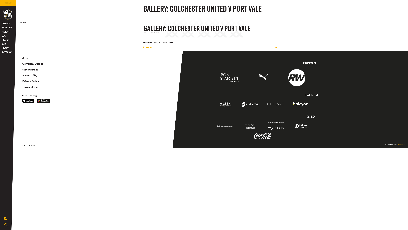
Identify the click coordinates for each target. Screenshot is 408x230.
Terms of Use (30, 86)
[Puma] (263, 77)
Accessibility (29, 75)
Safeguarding (30, 69)
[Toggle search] (6, 225)
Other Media (401, 144)
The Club (6, 23)
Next (276, 47)
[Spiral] (250, 126)
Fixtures (6, 31)
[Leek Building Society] (225, 104)
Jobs (25, 58)
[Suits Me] (250, 104)
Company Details (32, 63)
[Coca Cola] (263, 135)
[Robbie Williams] (297, 78)
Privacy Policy (30, 81)
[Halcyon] (301, 104)
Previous (147, 47)
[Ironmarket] (229, 78)
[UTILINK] (301, 126)
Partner (5, 47)
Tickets (5, 39)
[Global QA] (225, 126)
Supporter (6, 52)
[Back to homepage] (8, 14)
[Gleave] (275, 104)
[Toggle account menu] (6, 218)
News (4, 35)
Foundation (7, 27)
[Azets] (275, 126)
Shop (4, 43)
